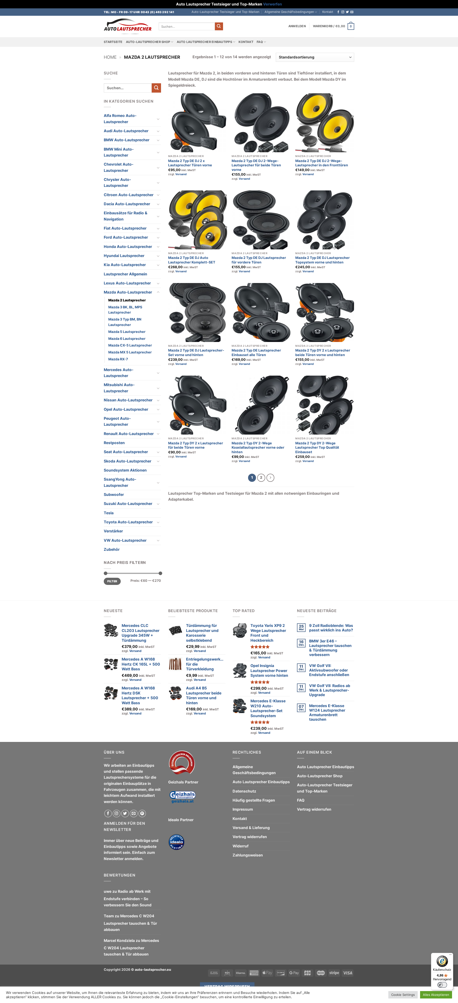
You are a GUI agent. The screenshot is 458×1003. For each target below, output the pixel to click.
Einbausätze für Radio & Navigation (125, 216)
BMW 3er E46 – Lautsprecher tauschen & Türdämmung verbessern (330, 648)
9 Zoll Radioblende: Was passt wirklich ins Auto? (331, 627)
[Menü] (450, 956)
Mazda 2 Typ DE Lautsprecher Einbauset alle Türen (256, 352)
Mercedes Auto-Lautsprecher (118, 373)
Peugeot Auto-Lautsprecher (117, 421)
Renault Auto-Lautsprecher (129, 433)
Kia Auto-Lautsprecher (125, 265)
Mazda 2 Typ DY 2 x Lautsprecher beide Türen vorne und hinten (322, 352)
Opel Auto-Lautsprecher (126, 409)
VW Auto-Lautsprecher (125, 540)
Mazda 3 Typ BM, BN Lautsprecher (124, 322)
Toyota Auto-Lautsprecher (128, 522)
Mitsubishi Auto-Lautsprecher (119, 388)
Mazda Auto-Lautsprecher (128, 292)
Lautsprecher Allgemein (125, 274)
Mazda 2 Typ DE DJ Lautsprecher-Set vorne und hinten (196, 352)
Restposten (114, 443)
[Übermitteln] (219, 26)
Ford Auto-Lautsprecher (126, 237)
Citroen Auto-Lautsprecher (128, 195)
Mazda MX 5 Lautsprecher (130, 352)
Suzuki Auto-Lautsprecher (128, 503)
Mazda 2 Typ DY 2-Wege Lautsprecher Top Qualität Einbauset (317, 447)
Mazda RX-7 (118, 359)
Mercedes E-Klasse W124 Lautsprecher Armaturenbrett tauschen (327, 713)
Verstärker (113, 531)
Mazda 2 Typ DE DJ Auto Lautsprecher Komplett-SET (191, 260)
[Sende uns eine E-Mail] (351, 12)
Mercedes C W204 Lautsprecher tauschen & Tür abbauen (130, 923)
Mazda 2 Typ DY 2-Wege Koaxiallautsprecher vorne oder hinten (258, 447)
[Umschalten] (158, 119)
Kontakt (327, 12)
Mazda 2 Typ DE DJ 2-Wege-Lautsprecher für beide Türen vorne (256, 165)
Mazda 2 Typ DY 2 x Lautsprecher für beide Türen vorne (195, 445)
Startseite (113, 42)
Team (109, 916)
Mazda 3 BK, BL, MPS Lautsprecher (125, 310)
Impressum (243, 809)
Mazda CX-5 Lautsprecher (130, 345)
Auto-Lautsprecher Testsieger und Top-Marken (225, 12)
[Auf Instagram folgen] (342, 12)
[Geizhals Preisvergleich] (182, 800)
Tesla (109, 513)
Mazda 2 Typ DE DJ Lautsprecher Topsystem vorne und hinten (322, 260)
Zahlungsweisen (248, 855)
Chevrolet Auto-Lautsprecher (118, 167)
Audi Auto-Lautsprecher (126, 131)
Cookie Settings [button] (403, 995)
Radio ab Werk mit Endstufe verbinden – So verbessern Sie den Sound (127, 898)
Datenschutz (244, 791)
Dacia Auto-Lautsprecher (127, 204)
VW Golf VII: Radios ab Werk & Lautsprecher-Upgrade (329, 690)
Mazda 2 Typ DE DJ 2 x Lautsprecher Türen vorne (190, 163)
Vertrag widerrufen (250, 837)
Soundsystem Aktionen (125, 470)
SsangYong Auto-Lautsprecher (120, 482)
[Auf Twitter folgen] (347, 12)
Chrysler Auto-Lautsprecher (117, 182)
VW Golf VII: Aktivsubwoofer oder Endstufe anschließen (329, 670)
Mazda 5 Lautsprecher (127, 332)
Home (110, 57)
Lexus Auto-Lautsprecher (127, 283)
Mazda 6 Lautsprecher (127, 338)
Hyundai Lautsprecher (124, 255)
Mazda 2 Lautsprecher (127, 300)
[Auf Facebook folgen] (338, 12)
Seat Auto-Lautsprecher (126, 452)
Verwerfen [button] (272, 4)
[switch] (442, 985)
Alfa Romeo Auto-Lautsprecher (120, 118)
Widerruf (241, 846)
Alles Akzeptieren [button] (436, 995)
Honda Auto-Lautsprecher (128, 246)
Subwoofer (114, 494)
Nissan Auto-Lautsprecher (128, 400)
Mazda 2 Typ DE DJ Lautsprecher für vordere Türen (259, 260)
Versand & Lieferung (251, 827)
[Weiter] (270, 478)
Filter (112, 581)
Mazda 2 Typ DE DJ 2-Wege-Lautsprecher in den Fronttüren (321, 163)
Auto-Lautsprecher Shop (148, 42)
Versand (181, 174)
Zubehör (112, 549)
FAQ (260, 42)
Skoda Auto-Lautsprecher (127, 461)
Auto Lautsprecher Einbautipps (204, 42)
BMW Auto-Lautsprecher (126, 140)
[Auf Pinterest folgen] (142, 814)
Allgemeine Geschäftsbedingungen (289, 12)
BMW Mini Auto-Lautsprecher (119, 152)
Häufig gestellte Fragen (254, 800)
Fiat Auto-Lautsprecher (125, 228)
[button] (297, 26)
